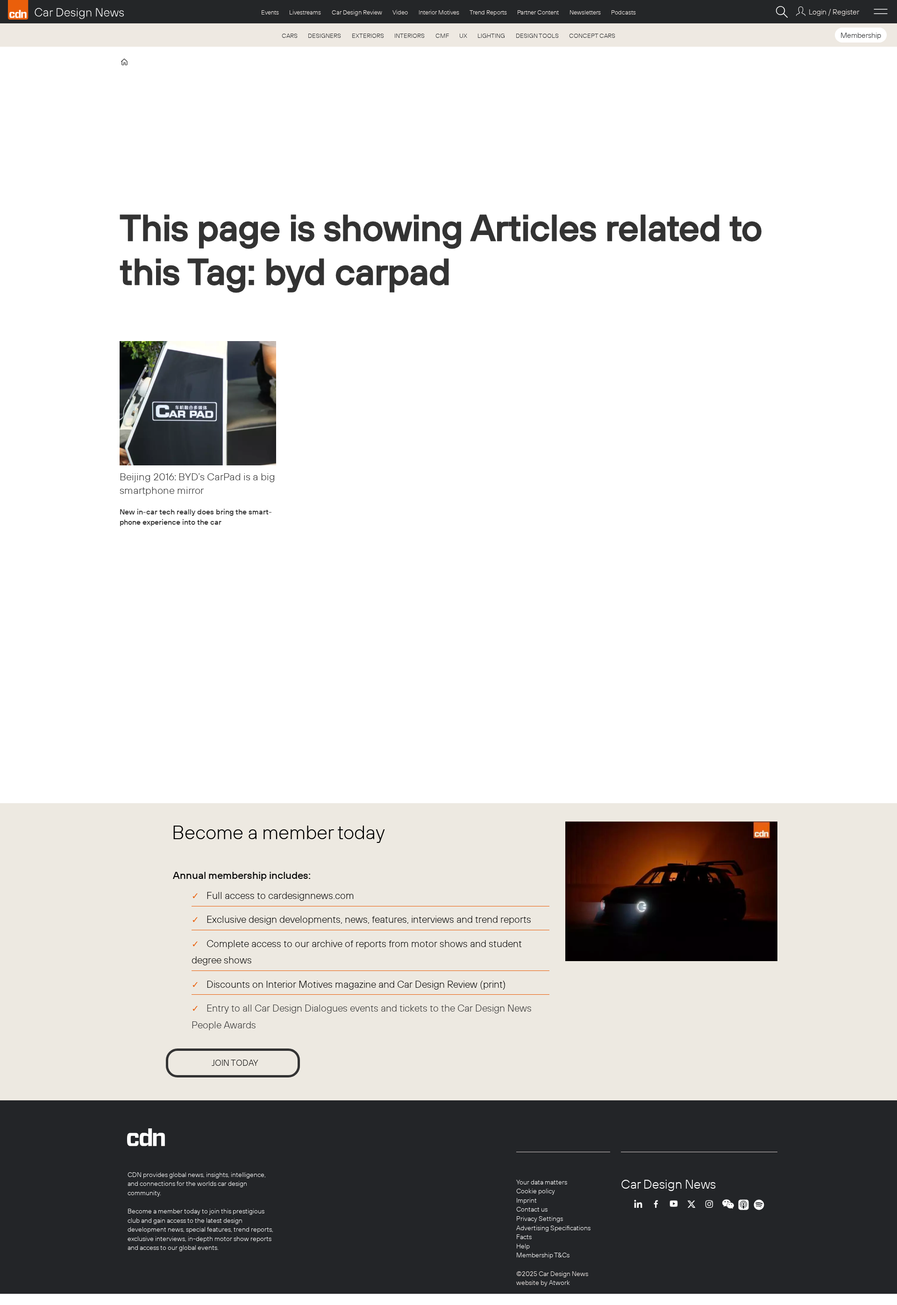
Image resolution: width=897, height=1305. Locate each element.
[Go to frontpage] (65, 10)
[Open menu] (880, 11)
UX (463, 35)
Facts (524, 1237)
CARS (290, 35)
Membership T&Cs (543, 1255)
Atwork (559, 1282)
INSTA (712, 1205)
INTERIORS (409, 35)
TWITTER (694, 1205)
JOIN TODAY (235, 1062)
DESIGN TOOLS (537, 35)
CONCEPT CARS (592, 35)
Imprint (526, 1200)
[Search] (781, 11)
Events (270, 12)
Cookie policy (535, 1191)
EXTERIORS (368, 35)
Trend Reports (488, 12)
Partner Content (538, 12)
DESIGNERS (324, 35)
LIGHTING (491, 35)
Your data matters (541, 1182)
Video (400, 12)
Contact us (532, 1209)
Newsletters (585, 12)
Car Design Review (357, 12)
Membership (860, 35)
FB (658, 1205)
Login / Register (834, 11)
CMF (442, 35)
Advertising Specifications (553, 1228)
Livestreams (305, 12)
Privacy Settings (539, 1218)
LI (641, 1205)
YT (676, 1205)
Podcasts (623, 12)
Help (523, 1246)
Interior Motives (439, 12)
